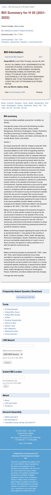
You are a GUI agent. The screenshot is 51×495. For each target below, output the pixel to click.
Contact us (9, 406)
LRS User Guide (11, 403)
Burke (3, 103)
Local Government (35, 42)
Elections (24, 42)
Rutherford (28, 105)
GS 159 (9, 108)
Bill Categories (10, 328)
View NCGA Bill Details (14, 57)
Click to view (19, 26)
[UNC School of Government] (25, 2)
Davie (25, 103)
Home (4, 7)
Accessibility (28, 443)
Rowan (20, 105)
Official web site (11, 417)
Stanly (35, 105)
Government (14, 42)
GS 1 (41, 105)
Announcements (11, 334)
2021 (41, 57)
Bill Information (11, 419)
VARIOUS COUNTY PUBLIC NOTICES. (18, 30)
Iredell (31, 103)
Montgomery (39, 103)
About (7, 400)
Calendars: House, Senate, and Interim (20, 422)
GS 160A (16, 108)
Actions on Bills (10, 323)
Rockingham (11, 105)
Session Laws (10, 326)
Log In (21, 443)
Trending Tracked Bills (13, 320)
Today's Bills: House (12, 312)
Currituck (10, 103)
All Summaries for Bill (17, 92)
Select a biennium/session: (13, 350)
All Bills (7, 317)
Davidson (18, 103)
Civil (16, 39)
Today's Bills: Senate (12, 315)
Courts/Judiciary (7, 39)
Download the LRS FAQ (25, 297)
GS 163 (24, 108)
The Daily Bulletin (11, 309)
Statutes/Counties (11, 331)
